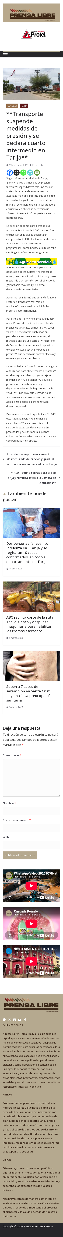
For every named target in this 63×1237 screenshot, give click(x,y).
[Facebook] (10, 173)
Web (6, 837)
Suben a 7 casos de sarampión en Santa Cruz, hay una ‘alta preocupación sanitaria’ (29, 693)
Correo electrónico (17, 820)
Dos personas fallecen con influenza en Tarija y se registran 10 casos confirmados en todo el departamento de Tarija (28, 552)
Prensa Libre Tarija (34, 1226)
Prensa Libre (38, 165)
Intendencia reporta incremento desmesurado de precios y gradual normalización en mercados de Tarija (32, 459)
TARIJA (24, 106)
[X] (16, 173)
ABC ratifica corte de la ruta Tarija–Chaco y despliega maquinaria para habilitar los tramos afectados (30, 624)
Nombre (9, 803)
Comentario (12, 755)
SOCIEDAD (12, 106)
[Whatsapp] (23, 173)
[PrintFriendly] (30, 173)
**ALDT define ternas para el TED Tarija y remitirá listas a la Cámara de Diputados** (31, 478)
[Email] (37, 173)
